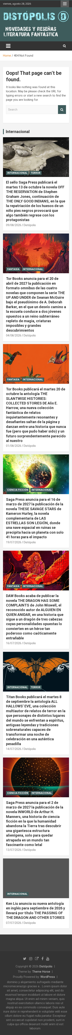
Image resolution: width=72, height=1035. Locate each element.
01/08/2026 (13, 445)
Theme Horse (41, 971)
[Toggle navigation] (8, 46)
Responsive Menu (65, 3)
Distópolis (30, 225)
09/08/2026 (13, 225)
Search (62, 109)
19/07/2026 (13, 542)
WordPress (47, 977)
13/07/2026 (13, 849)
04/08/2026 (13, 335)
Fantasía (13, 269)
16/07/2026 (13, 643)
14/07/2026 (13, 749)
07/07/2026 (13, 922)
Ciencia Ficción (17, 490)
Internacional (18, 131)
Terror (35, 173)
